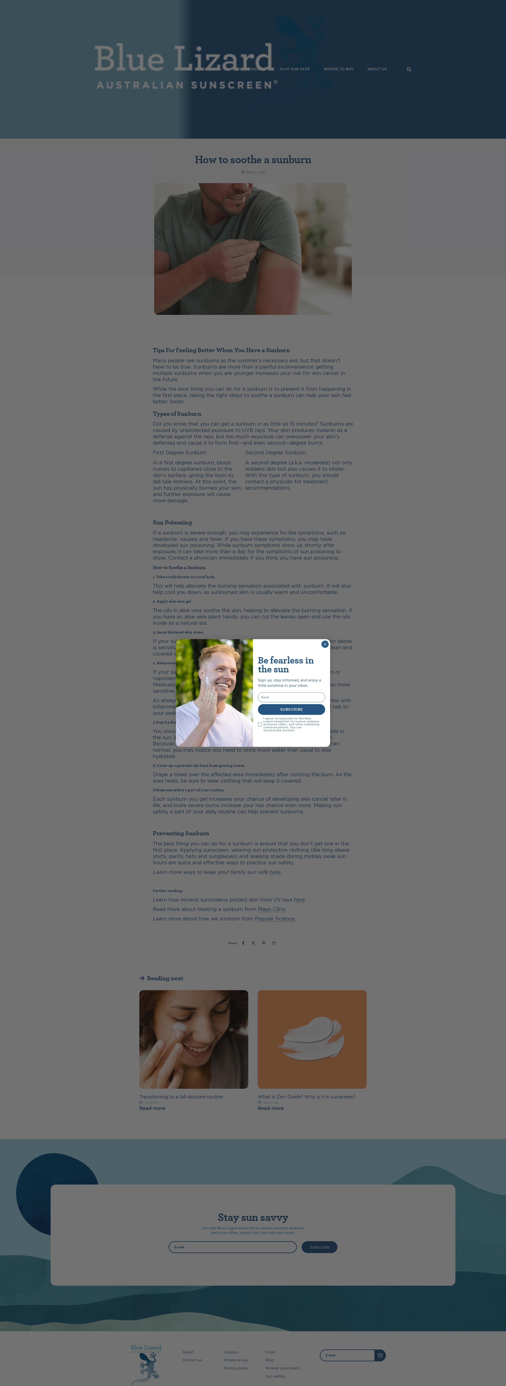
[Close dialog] (325, 644)
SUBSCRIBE (291, 709)
